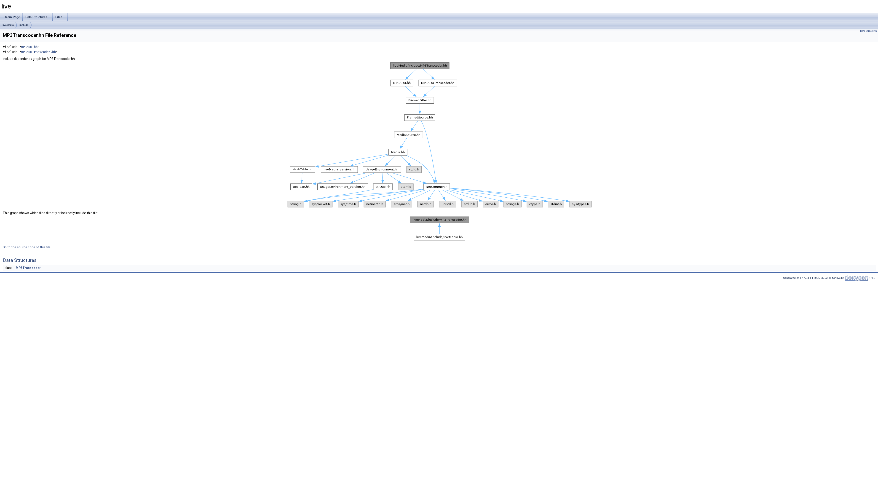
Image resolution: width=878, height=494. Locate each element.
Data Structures (36, 17)
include (23, 25)
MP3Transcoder (28, 268)
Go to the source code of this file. (27, 247)
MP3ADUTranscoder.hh (38, 52)
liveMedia (8, 25)
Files (58, 17)
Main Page (12, 17)
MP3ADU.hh (29, 47)
